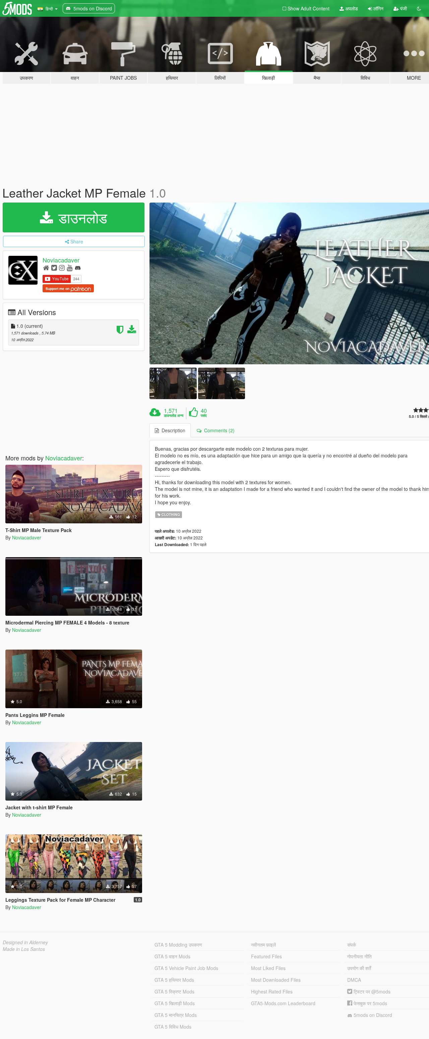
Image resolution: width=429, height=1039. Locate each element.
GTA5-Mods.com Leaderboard (283, 1003)
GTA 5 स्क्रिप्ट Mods (174, 991)
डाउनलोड (80, 217)
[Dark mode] (419, 8)
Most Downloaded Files (276, 979)
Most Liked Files (268, 968)
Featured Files (266, 956)
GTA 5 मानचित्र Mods (176, 1015)
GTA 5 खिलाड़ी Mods (175, 1003)
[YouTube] (69, 267)
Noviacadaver (61, 259)
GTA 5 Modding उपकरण (178, 944)
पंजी (403, 8)
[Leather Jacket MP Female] (172, 383)
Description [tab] (172, 430)
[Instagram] (62, 267)
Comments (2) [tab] (218, 430)
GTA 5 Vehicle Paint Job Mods (186, 968)
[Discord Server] (77, 267)
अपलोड (351, 8)
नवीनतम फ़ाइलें (263, 944)
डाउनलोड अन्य (173, 416)
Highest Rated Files (272, 991)
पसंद (204, 416)
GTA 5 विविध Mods (173, 1026)
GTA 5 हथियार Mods (174, 979)
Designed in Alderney (25, 942)
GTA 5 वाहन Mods (172, 956)
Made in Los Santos (24, 949)
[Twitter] (54, 267)
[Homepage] (46, 267)
